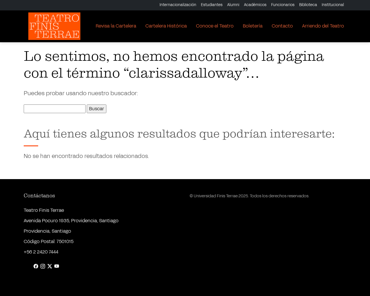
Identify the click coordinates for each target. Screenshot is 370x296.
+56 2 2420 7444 (41, 252)
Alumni (233, 5)
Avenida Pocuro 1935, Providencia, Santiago (71, 220)
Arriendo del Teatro (323, 26)
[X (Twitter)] (49, 266)
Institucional (333, 5)
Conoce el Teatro (215, 26)
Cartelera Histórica (166, 26)
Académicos (255, 5)
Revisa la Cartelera (116, 26)
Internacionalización (178, 5)
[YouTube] (56, 266)
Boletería (252, 26)
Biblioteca (308, 5)
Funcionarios (283, 5)
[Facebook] (36, 266)
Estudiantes (212, 5)
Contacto (282, 26)
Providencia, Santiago (47, 231)
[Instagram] (42, 266)
